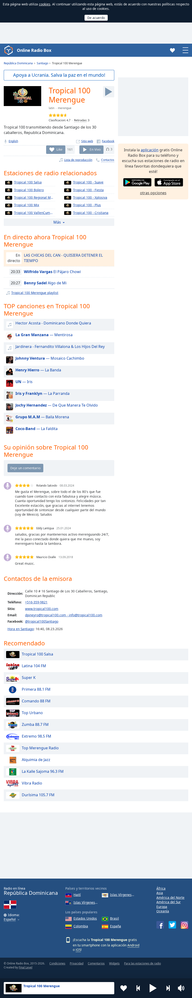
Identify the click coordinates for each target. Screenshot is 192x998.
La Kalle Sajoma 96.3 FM (43, 771)
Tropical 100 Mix (26, 205)
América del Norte (170, 897)
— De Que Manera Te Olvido (56, 405)
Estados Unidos (85, 918)
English (13, 141)
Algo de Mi (45, 283)
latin (51, 108)
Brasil (114, 918)
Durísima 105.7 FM (38, 794)
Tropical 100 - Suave (88, 182)
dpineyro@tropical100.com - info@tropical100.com (63, 615)
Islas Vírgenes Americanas (122, 894)
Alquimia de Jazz (36, 759)
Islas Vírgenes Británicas (86, 902)
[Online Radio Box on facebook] (160, 925)
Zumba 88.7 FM (35, 724)
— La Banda (38, 370)
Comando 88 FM (36, 701)
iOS (78, 949)
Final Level (25, 967)
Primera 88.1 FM (36, 689)
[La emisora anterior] (138, 988)
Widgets (114, 963)
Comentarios (96, 963)
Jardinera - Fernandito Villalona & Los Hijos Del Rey (60, 346)
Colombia (81, 926)
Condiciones (57, 963)
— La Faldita (36, 428)
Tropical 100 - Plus (87, 205)
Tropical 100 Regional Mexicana (34, 197)
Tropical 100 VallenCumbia (34, 212)
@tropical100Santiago (41, 621)
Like (59, 149)
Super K (29, 677)
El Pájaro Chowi (52, 271)
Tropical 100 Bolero (29, 190)
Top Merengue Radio (40, 747)
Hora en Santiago (20, 629)
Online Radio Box (34, 50)
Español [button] (10, 920)
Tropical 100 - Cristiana (90, 212)
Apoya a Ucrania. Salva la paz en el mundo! (59, 75)
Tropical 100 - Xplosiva (90, 197)
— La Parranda (42, 393)
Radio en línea (31, 891)
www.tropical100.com (41, 608)
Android (133, 945)
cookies (44, 4)
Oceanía (162, 911)
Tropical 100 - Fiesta (88, 190)
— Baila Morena (42, 416)
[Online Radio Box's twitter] (172, 925)
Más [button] (57, 222)
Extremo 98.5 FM (36, 736)
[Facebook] (105, 141)
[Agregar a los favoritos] (123, 988)
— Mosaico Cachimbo (49, 358)
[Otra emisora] (168, 988)
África (161, 888)
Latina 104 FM (34, 665)
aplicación (150, 149)
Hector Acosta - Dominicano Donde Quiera (53, 323)
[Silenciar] (182, 988)
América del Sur (168, 902)
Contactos (107, 160)
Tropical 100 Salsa (28, 182)
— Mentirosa (44, 334)
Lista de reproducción (78, 160)
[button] (153, 988)
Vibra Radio (32, 783)
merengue (64, 108)
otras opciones (153, 192)
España (115, 926)
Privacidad (76, 963)
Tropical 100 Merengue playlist (34, 292)
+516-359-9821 (36, 602)
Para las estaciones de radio (142, 963)
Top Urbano (32, 712)
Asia (159, 893)
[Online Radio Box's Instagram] (184, 925)
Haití (77, 894)
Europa (161, 906)
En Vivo (95, 149)
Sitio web (87, 141)
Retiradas (80, 120)
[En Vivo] (108, 91)
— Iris (24, 381)
